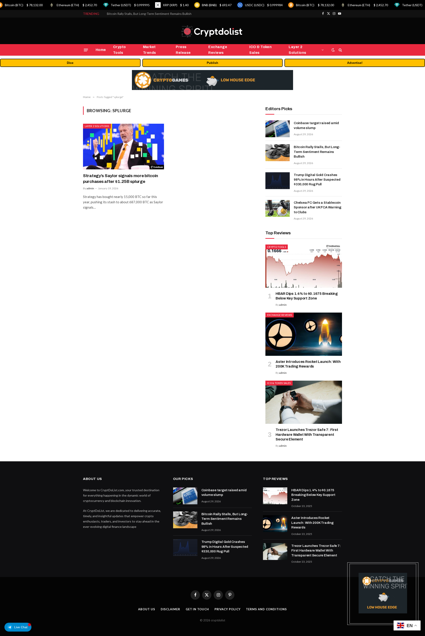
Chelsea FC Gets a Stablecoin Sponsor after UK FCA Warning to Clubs (317, 207)
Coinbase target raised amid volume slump (316, 125)
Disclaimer (170, 609)
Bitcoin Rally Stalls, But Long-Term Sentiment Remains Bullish (149, 14)
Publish (212, 63)
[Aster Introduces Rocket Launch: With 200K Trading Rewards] (303, 334)
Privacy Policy (227, 609)
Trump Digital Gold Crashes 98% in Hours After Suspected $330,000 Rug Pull (317, 179)
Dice (70, 63)
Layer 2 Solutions (297, 50)
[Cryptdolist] (212, 31)
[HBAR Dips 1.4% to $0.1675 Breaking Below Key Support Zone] (303, 266)
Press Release (183, 50)
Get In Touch (197, 609)
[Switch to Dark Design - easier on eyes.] (333, 50)
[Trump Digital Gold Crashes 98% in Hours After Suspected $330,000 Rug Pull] (277, 180)
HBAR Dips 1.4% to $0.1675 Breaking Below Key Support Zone (307, 296)
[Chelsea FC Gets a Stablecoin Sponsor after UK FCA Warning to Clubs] (277, 208)
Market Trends (149, 50)
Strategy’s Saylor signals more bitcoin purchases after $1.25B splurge (120, 178)
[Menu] (86, 49)
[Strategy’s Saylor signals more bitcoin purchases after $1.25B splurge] (123, 146)
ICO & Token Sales (260, 50)
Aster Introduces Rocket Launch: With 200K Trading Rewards (308, 364)
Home (101, 50)
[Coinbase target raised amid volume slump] (277, 128)
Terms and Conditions (266, 609)
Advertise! (355, 63)
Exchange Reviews (217, 50)
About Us (146, 609)
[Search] (340, 50)
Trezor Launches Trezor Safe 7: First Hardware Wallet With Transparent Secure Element (307, 434)
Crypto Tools (119, 50)
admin (90, 188)
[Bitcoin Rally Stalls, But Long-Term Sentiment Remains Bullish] (277, 152)
